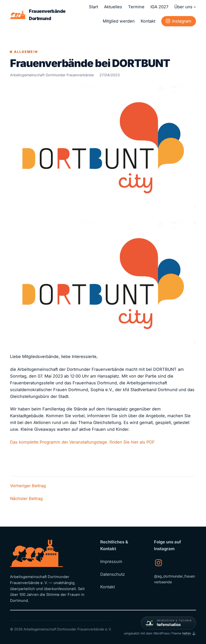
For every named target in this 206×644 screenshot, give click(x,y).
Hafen (186, 633)
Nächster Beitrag (26, 498)
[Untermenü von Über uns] (194, 7)
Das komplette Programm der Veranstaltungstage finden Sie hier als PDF (82, 442)
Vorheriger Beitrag (28, 485)
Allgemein (26, 52)
